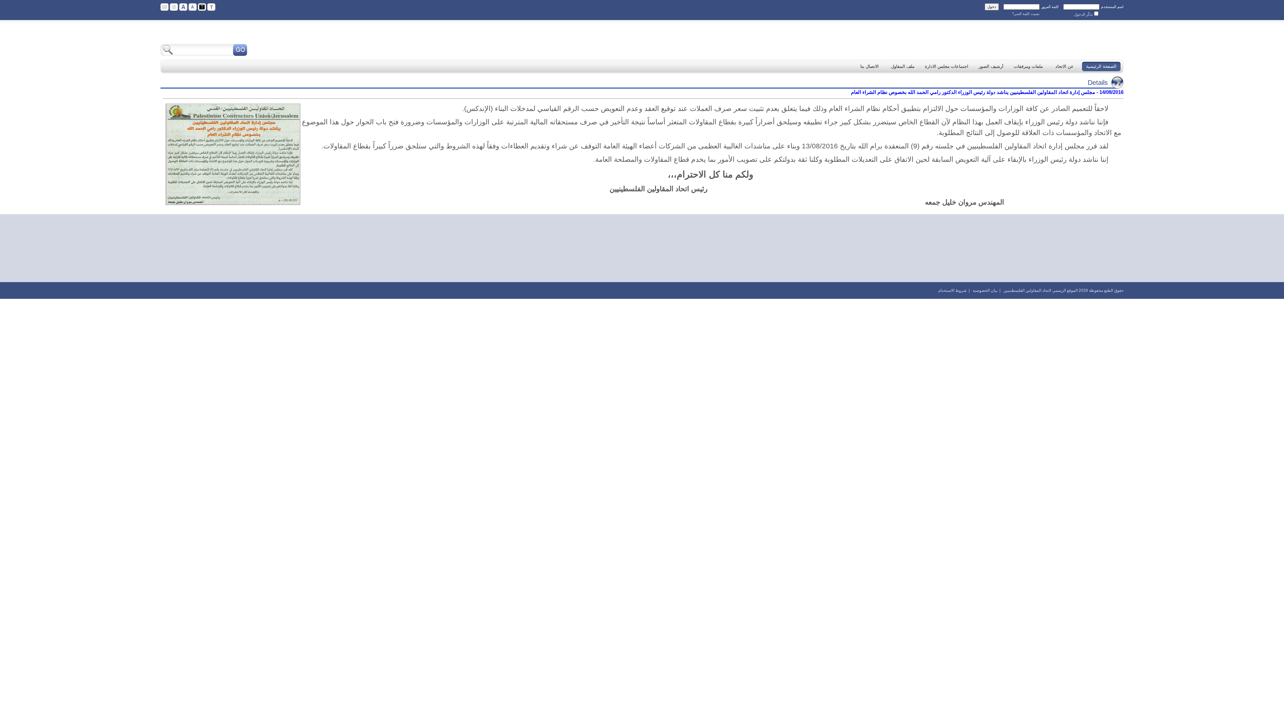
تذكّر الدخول (1083, 14)
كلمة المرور (1050, 7)
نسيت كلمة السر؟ (1026, 14)
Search (240, 50)
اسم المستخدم (1112, 7)
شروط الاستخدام (952, 290)
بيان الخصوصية (985, 290)
